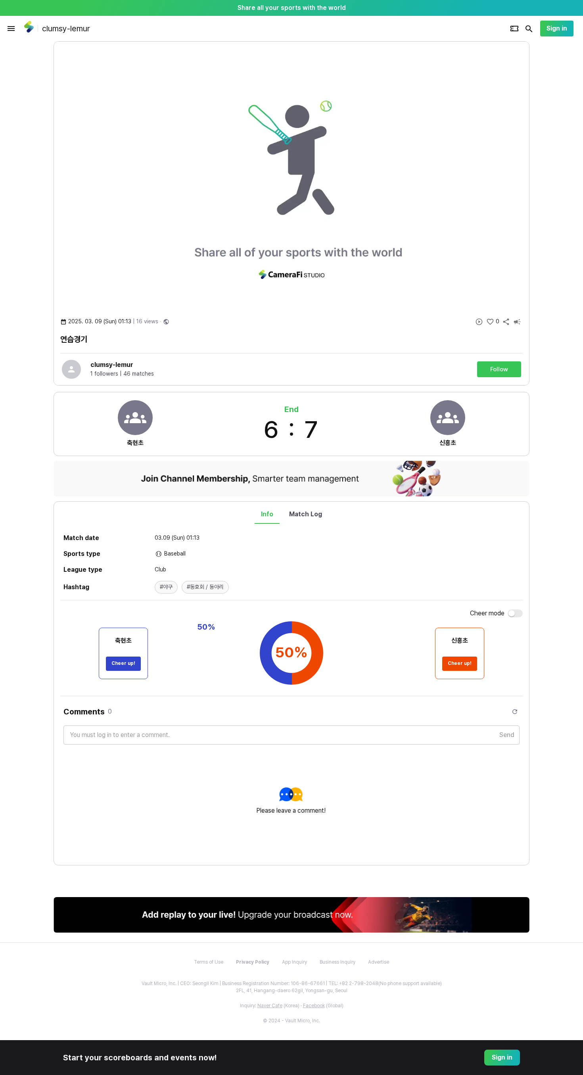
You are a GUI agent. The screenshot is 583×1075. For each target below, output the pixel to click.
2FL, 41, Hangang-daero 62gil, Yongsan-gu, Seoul (291, 990)
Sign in (557, 28)
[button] (166, 587)
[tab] (267, 514)
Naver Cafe (269, 1005)
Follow (499, 369)
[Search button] (529, 28)
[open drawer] (11, 28)
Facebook (314, 1005)
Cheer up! (123, 663)
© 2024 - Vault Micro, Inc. (291, 1020)
